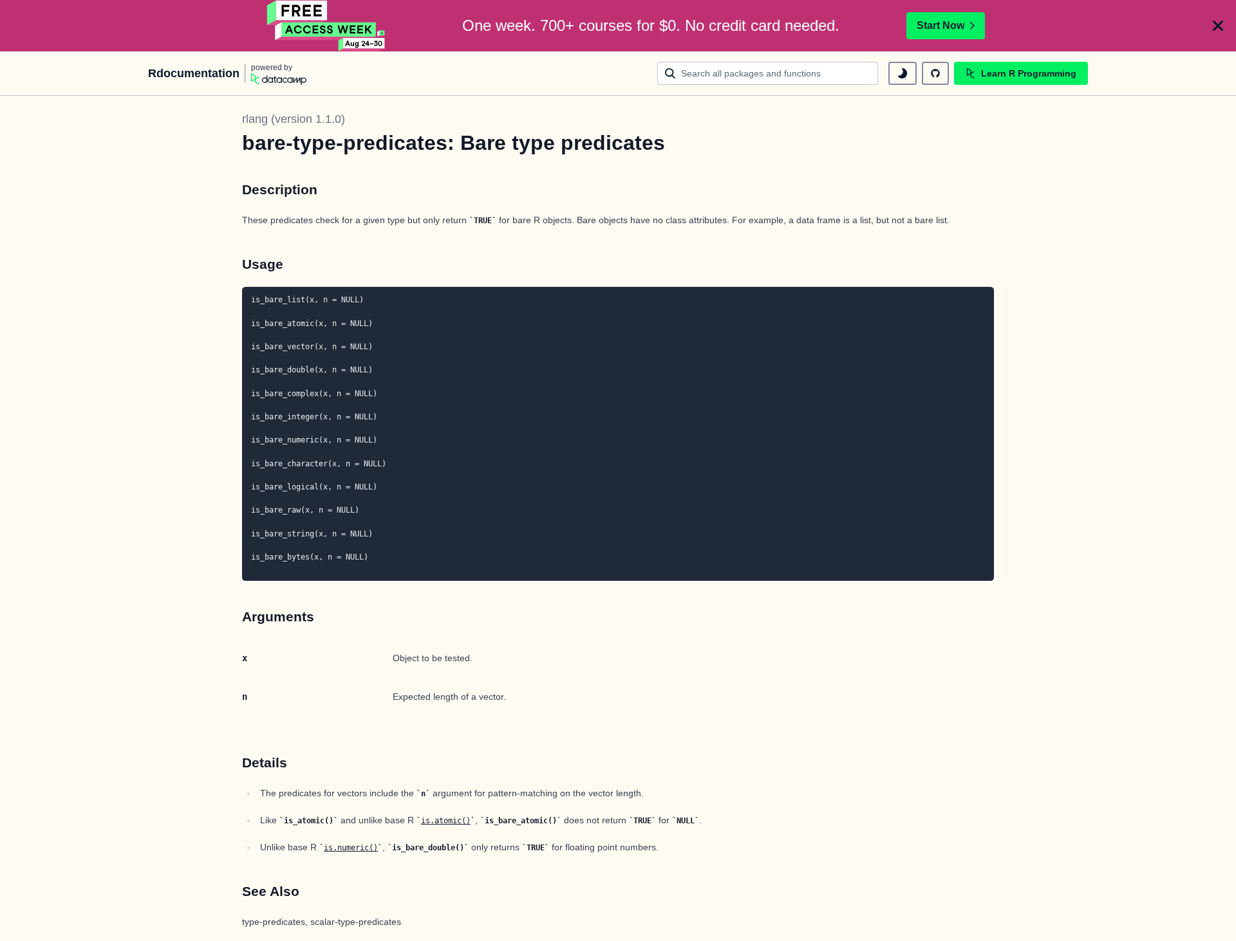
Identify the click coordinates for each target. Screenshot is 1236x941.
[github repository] (935, 73)
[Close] (1218, 26)
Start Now (940, 25)
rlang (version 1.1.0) (293, 119)
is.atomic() (446, 820)
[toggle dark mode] (902, 73)
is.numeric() (351, 847)
